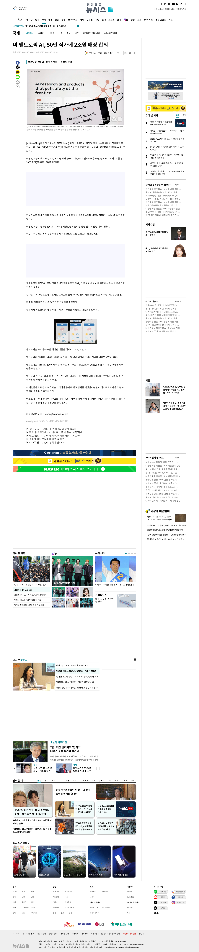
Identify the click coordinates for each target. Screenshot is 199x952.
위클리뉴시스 (181, 9)
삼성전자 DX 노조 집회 (23, 590)
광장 (133, 19)
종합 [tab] (184, 115)
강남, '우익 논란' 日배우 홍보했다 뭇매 (72, 665)
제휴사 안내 (41, 933)
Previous (14, 768)
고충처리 (75, 933)
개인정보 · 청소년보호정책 (110, 933)
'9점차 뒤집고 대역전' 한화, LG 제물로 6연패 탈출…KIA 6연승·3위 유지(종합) (83, 826)
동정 (70, 913)
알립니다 (142, 933)
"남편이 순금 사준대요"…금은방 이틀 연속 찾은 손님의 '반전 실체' (32, 831)
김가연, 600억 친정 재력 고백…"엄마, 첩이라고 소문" (77, 676)
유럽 (60, 33)
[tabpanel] (115, 573)
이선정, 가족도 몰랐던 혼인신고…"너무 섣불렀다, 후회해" (83, 809)
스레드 (163, 908)
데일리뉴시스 (69, 907)
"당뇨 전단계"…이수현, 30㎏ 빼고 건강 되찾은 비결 (77, 687)
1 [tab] (126, 553)
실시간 (29, 19)
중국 (69, 33)
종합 (39, 780)
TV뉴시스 (148, 19)
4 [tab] (135, 553)
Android (130, 907)
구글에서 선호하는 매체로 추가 (101, 53)
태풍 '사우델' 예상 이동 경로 (104, 600)
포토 (139, 19)
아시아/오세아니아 (91, 33)
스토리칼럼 (68, 891)
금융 (57, 19)
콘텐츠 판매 (53, 933)
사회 (82, 19)
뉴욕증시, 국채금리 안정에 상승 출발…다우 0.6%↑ (106, 809)
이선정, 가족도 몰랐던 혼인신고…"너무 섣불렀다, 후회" (77, 670)
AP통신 (129, 891)
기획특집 (68, 902)
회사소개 (16, 933)
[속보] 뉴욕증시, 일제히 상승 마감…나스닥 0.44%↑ (40, 26)
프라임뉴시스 (169, 9)
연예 (119, 19)
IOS (128, 912)
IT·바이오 (72, 19)
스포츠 (111, 19)
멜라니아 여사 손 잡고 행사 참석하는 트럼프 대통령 (32, 584)
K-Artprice (158, 9)
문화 (104, 19)
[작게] (130, 53)
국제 (44, 19)
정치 (37, 19)
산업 (63, 19)
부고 (62, 913)
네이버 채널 (162, 891)
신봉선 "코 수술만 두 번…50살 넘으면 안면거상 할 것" (73, 791)
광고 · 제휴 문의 (28, 933)
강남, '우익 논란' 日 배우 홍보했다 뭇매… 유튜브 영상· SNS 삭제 (32, 812)
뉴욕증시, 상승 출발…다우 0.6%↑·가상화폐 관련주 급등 (32, 822)
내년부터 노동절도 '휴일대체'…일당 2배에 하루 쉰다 (106, 826)
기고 (66, 897)
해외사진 (105, 891)
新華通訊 (130, 897)
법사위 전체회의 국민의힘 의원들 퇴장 (29, 605)
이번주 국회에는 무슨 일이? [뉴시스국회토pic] (114, 584)
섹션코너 (56, 907)
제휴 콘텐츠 (160, 19)
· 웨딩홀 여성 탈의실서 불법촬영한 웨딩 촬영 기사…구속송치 (166, 530)
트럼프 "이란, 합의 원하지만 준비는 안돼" (82, 771)
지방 (97, 19)
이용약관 (94, 933)
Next (98, 768)
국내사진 (93, 891)
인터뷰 (55, 902)
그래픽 (92, 897)
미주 (52, 33)
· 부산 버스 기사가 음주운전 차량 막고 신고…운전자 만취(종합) (166, 525)
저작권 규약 (64, 933)
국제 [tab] (177, 115)
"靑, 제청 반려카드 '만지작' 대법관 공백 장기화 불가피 (65, 749)
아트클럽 (56, 897)
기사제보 (84, 933)
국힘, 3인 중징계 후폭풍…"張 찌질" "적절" (42, 771)
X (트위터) (163, 902)
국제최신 (30, 33)
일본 (77, 33)
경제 (50, 19)
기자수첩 (150, 224)
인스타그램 (180, 902)
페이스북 (180, 897)
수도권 (90, 19)
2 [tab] (129, 553)
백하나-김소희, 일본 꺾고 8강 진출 (27, 600)
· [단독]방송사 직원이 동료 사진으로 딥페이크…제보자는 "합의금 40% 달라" (166, 534)
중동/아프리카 (110, 33)
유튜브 (163, 897)
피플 (148, 380)
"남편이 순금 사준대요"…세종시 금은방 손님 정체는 (77, 682)
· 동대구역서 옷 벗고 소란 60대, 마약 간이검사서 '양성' (166, 539)
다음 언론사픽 (180, 891)
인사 (54, 913)
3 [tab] (132, 553)
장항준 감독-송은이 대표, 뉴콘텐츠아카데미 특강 (32, 595)
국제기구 (42, 33)
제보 (171, 19)
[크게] (134, 53)
